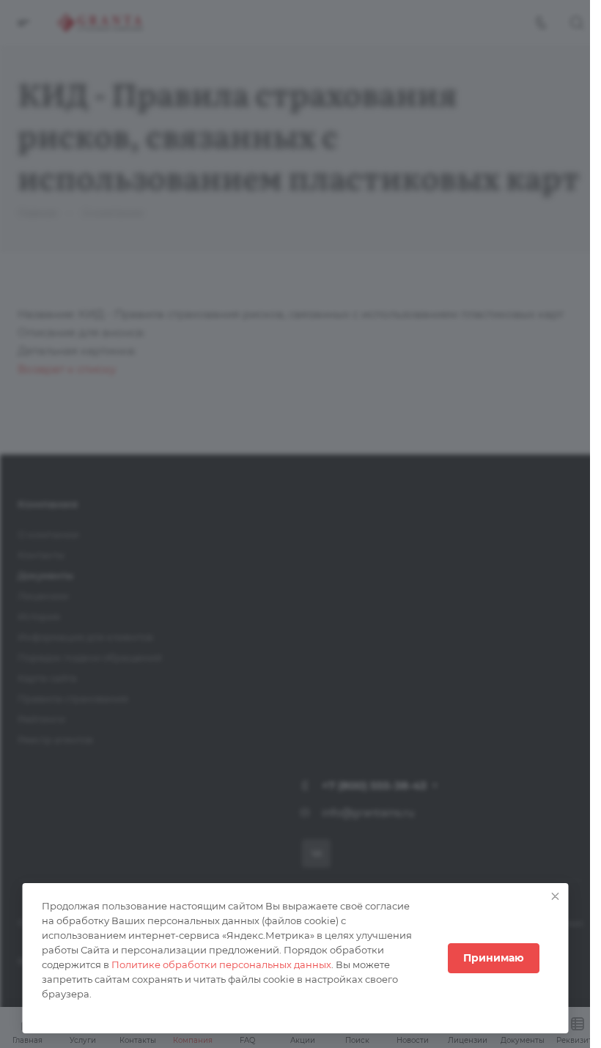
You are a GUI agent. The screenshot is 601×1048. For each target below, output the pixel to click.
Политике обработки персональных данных (221, 964)
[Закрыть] (555, 896)
